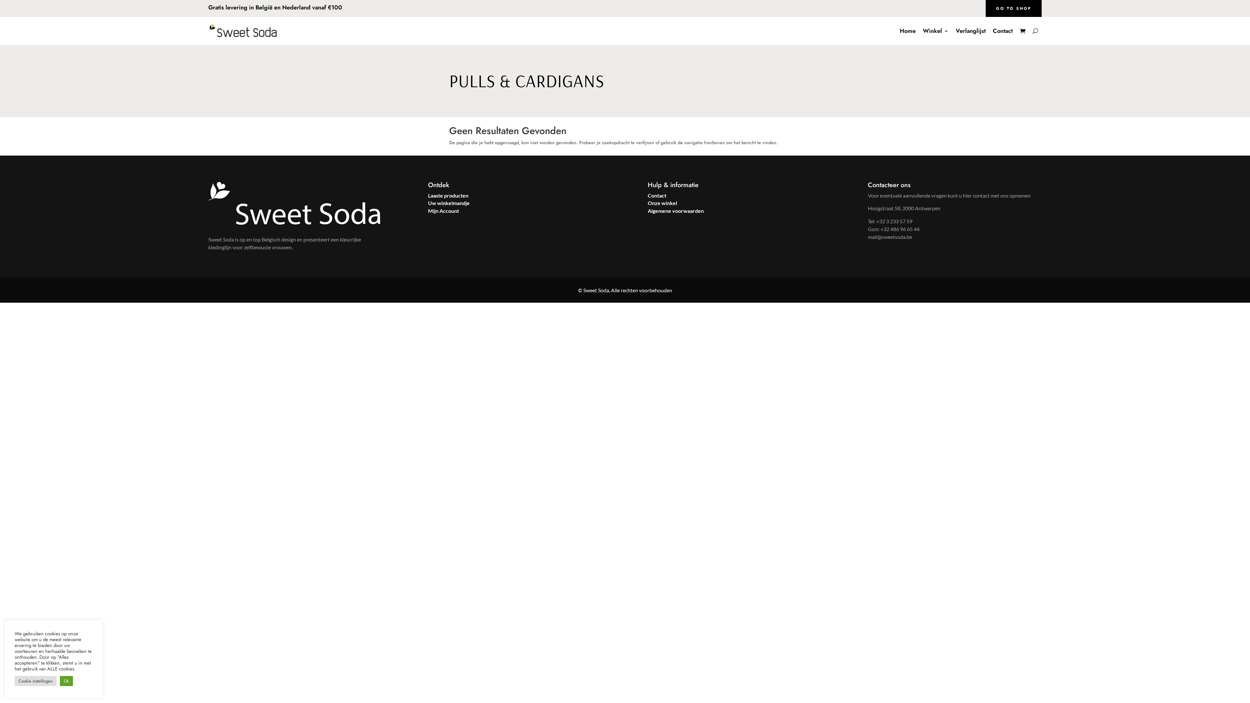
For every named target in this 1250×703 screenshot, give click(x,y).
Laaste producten (448, 195)
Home (908, 31)
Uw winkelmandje (449, 203)
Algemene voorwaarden (676, 211)
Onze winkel (662, 203)
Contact (1003, 31)
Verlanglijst (971, 31)
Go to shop (1013, 8)
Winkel (932, 31)
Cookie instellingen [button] (36, 681)
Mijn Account (443, 211)
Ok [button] (66, 681)
